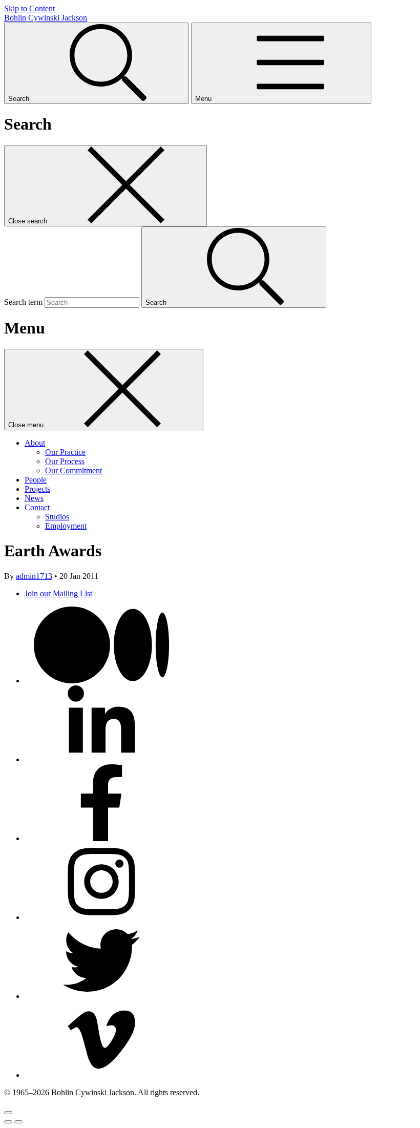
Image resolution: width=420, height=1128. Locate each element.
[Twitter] (101, 996)
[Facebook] (101, 838)
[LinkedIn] (101, 759)
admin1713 (34, 576)
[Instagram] (101, 917)
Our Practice (65, 452)
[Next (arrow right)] (18, 1121)
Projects (37, 489)
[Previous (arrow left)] (8, 1121)
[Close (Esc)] (8, 1112)
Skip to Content (29, 8)
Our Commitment (73, 470)
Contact (37, 507)
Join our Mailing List (58, 593)
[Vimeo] (101, 1075)
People (36, 479)
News (34, 498)
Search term (23, 302)
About (35, 442)
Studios (57, 516)
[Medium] (101, 680)
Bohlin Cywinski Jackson (45, 17)
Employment (66, 525)
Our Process (65, 461)
